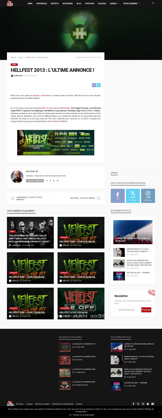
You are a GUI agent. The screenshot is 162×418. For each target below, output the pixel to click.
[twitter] (54, 181)
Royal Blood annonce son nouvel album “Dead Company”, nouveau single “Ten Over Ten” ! (139, 262)
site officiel (54, 121)
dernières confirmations (42, 96)
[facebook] (50, 181)
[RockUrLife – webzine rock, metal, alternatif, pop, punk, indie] (10, 404)
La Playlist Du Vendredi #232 (83, 369)
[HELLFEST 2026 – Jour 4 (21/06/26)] (81, 232)
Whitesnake (65, 108)
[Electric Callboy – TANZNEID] (119, 276)
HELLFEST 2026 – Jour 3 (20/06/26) (26, 277)
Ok (70, 415)
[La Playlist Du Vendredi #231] (64, 385)
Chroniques (41, 3)
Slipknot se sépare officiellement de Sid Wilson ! (132, 239)
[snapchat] (148, 404)
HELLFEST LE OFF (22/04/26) (73, 312)
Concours (89, 3)
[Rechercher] (153, 3)
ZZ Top (49, 108)
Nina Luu (66, 245)
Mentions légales (42, 404)
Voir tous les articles (35, 180)
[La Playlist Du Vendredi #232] (64, 372)
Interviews (68, 3)
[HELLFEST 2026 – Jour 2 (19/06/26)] (81, 268)
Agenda (113, 3)
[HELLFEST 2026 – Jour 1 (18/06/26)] (30, 303)
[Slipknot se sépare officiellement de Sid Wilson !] (133, 232)
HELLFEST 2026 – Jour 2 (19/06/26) (77, 277)
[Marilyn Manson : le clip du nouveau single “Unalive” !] (119, 252)
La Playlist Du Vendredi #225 (83, 357)
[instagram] (57, 181)
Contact (79, 404)
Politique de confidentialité (62, 404)
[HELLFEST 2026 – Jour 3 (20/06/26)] (30, 268)
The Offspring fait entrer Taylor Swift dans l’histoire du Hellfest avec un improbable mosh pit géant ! (29, 238)
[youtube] (152, 404)
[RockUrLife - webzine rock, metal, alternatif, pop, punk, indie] (10, 3)
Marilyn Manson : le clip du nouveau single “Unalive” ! (138, 250)
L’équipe (29, 404)
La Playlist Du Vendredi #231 (83, 382)
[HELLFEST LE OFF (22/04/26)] (81, 303)
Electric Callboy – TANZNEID (138, 273)
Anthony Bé (18, 76)
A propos (20, 404)
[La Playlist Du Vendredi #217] (64, 347)
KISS (43, 108)
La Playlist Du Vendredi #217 (83, 344)
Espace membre (130, 3)
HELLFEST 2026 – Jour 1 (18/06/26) (26, 312)
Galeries (102, 3)
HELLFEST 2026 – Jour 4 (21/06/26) (77, 241)
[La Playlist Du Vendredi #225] (64, 360)
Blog (79, 3)
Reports (55, 3)
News (30, 3)
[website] (47, 181)
